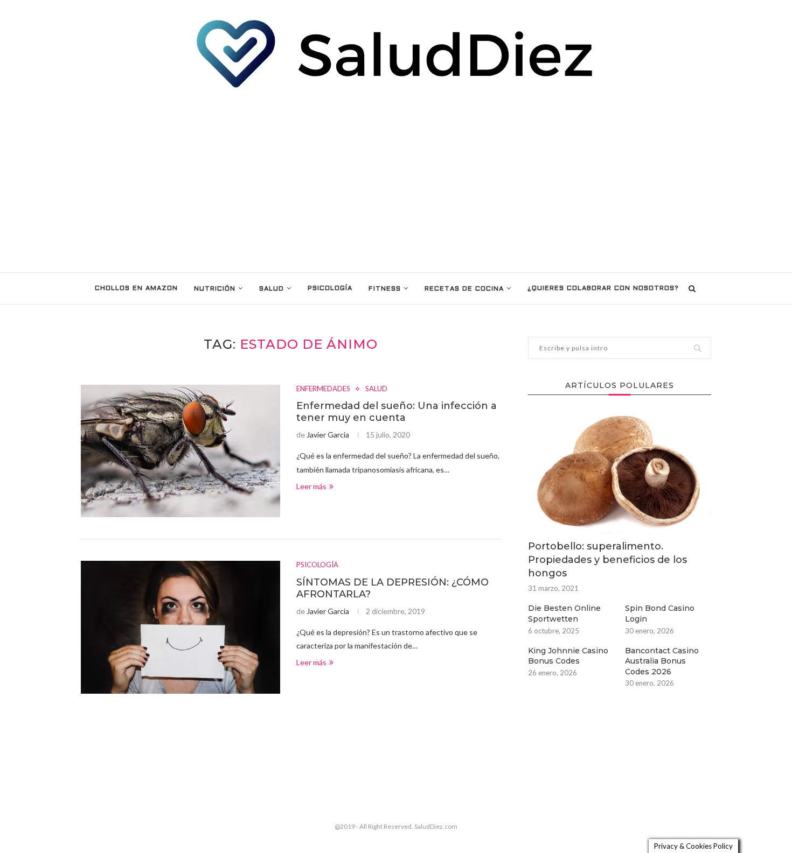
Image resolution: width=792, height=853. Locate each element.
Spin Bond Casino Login (659, 613)
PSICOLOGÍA (330, 288)
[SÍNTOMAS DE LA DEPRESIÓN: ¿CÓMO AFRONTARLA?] (180, 627)
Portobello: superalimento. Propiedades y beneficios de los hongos (607, 559)
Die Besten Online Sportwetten (564, 613)
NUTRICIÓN (214, 289)
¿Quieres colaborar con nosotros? (603, 288)
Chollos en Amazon (136, 288)
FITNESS (385, 289)
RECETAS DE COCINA (464, 289)
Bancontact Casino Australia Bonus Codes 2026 (662, 661)
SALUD (271, 289)
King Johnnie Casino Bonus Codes (568, 656)
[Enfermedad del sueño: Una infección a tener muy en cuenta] (180, 451)
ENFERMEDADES (323, 389)
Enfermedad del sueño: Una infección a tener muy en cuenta (396, 412)
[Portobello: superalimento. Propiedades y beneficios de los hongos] (619, 472)
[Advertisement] (396, 180)
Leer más (311, 486)
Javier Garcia (328, 434)
